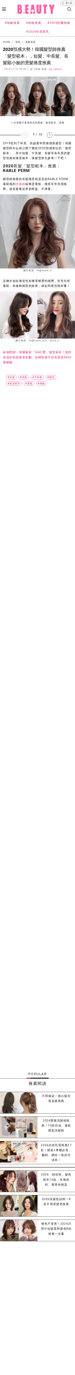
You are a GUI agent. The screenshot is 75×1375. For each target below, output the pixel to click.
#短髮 (11, 377)
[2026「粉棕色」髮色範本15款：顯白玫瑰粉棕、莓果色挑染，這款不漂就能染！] (19, 1181)
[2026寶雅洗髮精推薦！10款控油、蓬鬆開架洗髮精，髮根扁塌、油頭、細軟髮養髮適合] (19, 1127)
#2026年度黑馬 (37, 31)
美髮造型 (30, 42)
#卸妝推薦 (33, 23)
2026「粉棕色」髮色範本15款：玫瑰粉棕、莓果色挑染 (56, 1179)
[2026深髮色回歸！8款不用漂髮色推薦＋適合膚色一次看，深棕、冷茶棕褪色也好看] (19, 1205)
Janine (57, 69)
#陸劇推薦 (12, 23)
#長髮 (23, 377)
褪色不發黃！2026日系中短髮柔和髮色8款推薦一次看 (56, 1228)
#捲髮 (41, 383)
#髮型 (51, 377)
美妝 (18, 42)
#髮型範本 (14, 383)
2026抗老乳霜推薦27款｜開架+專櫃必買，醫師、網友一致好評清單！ (56, 1152)
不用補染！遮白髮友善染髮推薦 (56, 1098)
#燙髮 (29, 383)
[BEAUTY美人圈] (36, 9)
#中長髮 (37, 377)
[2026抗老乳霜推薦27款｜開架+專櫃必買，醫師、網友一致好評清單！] (19, 1152)
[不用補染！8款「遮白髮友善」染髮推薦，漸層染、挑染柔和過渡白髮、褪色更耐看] (19, 1102)
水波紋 (20, 184)
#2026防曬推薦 (58, 23)
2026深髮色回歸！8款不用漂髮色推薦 (56, 1201)
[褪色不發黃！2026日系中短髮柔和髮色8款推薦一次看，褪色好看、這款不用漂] (19, 1230)
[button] (49, 135)
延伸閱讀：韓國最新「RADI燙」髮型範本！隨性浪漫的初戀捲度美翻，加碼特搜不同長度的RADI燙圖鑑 (37, 357)
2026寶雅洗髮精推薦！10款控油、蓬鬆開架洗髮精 (56, 1125)
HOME (6, 42)
